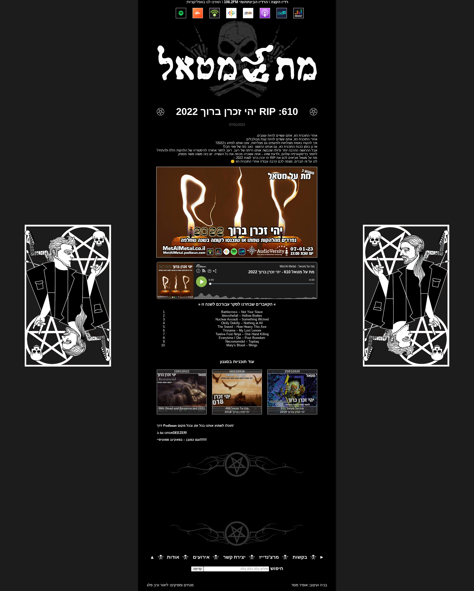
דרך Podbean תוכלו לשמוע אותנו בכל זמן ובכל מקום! (195, 425)
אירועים (201, 557)
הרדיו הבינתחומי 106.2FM (246, 2)
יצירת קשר (234, 557)
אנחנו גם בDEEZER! (172, 433)
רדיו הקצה (279, 2)
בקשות (300, 557)
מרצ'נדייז (269, 557)
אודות (173, 557)
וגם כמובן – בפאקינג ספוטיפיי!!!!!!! (182, 440)
